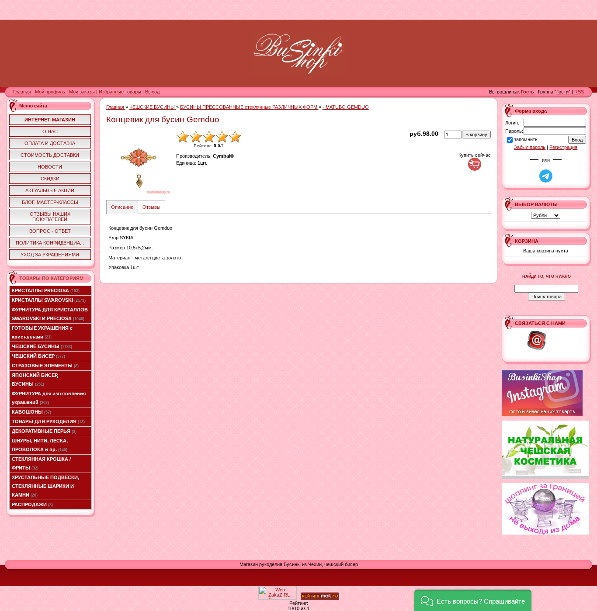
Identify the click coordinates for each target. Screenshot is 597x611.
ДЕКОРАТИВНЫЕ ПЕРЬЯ (44, 431)
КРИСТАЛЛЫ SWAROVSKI (49, 300)
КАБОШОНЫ (31, 411)
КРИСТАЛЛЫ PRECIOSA (46, 290)
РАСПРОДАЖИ (32, 504)
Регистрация (563, 147)
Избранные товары (120, 91)
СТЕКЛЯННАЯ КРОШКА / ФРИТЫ (41, 463)
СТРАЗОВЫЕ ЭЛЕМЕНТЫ (45, 365)
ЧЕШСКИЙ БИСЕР (38, 356)
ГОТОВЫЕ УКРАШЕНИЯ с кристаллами (42, 332)
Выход (152, 91)
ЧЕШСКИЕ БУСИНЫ (42, 346)
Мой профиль (50, 91)
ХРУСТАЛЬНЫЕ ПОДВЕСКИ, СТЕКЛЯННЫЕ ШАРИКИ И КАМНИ (45, 486)
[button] (472, 600)
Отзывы (151, 207)
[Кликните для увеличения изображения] (139, 163)
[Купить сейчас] (474, 164)
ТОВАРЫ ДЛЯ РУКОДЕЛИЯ (48, 421)
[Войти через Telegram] (545, 176)
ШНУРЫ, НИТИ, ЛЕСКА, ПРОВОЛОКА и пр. (40, 445)
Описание (122, 207)
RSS (579, 91)
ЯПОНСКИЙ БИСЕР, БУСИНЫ (35, 380)
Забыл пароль (529, 147)
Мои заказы (82, 91)
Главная (22, 91)
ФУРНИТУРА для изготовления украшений (49, 398)
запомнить (526, 139)
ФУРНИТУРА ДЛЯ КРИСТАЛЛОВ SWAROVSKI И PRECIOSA (50, 314)
